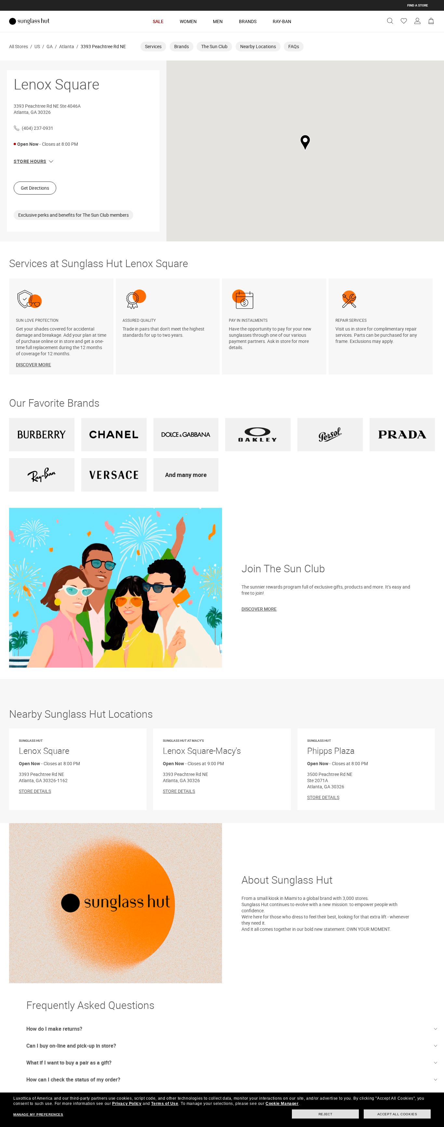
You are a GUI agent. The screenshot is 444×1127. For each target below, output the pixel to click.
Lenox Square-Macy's (202, 747)
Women (188, 21)
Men (218, 21)
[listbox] (222, 326)
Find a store (417, 5)
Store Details (35, 791)
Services (153, 46)
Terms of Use (164, 1103)
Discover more (259, 609)
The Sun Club (214, 46)
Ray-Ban (282, 21)
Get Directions (35, 188)
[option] (62, 326)
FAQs (293, 46)
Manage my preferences (38, 1114)
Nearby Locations (258, 46)
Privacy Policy (126, 1103)
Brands (247, 21)
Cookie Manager (282, 1103)
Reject (326, 1114)
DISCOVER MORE (33, 364)
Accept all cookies (397, 1114)
